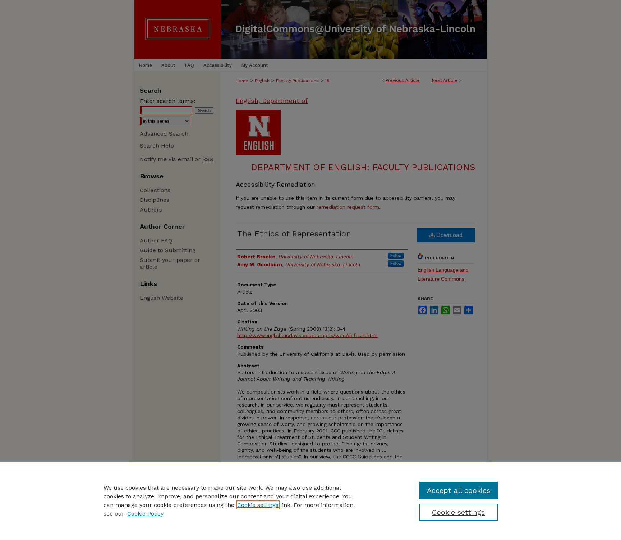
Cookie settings (258, 505)
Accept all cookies (458, 490)
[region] (310, 500)
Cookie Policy (145, 513)
